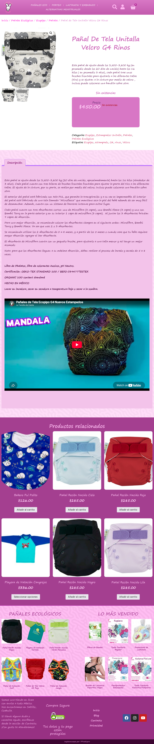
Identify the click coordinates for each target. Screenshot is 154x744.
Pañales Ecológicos (22, 20)
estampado (101, 142)
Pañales (53, 20)
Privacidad (96, 725)
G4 (111, 142)
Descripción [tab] (14, 162)
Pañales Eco (39, 5)
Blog (96, 715)
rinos (118, 142)
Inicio (5, 20)
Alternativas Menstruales (63, 9)
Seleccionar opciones (26, 596)
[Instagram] (135, 718)
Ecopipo (41, 20)
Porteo (56, 5)
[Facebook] (126, 718)
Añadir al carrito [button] (26, 509)
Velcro (126, 142)
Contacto (96, 720)
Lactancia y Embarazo (80, 5)
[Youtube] (143, 718)
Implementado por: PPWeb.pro (77, 741)
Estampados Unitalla (108, 135)
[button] (51, 33)
